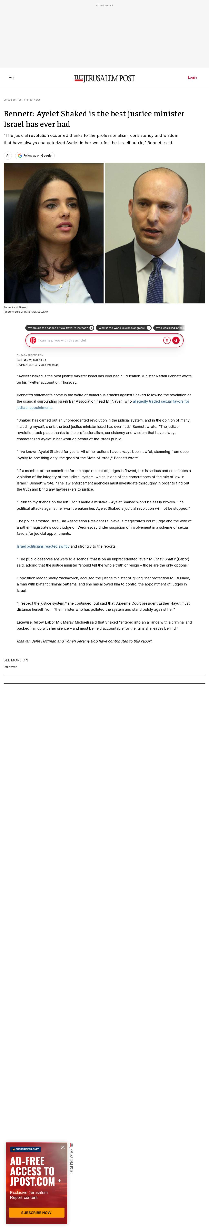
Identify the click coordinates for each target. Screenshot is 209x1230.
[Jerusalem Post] (104, 79)
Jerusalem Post (13, 99)
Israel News (34, 99)
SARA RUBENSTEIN (31, 355)
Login (192, 77)
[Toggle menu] (11, 77)
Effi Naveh (10, 667)
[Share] (8, 156)
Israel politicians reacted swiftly (43, 546)
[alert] (36, 1183)
